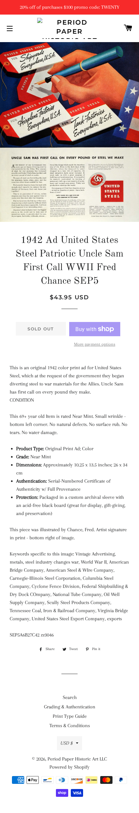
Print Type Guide (70, 716)
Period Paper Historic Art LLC (77, 759)
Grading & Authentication (69, 707)
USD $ (66, 743)
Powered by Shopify (69, 767)
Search (70, 697)
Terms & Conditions (69, 725)
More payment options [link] (94, 344)
